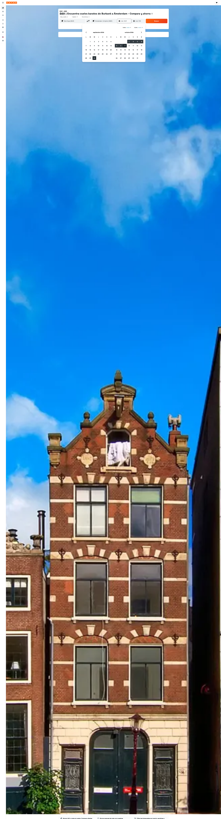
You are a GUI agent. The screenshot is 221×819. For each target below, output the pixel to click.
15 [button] (90, 50)
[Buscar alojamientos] (3, 11)
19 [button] (106, 50)
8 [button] (90, 46)
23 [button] (94, 54)
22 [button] (90, 54)
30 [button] (94, 58)
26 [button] (107, 54)
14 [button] (86, 50)
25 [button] (102, 54)
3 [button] (98, 41)
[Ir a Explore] (3, 20)
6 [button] (120, 46)
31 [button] (137, 58)
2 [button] (94, 41)
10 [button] (98, 46)
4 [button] (102, 41)
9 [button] (94, 46)
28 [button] (86, 58)
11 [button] (102, 46)
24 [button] (98, 54)
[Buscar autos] (3, 15)
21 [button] (86, 54)
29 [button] (90, 58)
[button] (3, 3)
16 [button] (94, 50)
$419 (62, 13)
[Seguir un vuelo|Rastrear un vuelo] (3, 23)
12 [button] (106, 46)
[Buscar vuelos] (3, 8)
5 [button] (106, 41)
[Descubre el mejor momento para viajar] (3, 27)
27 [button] (111, 54)
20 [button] (111, 50)
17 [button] (98, 50)
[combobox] (64, 17)
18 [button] (102, 50)
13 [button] (111, 46)
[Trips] (3, 32)
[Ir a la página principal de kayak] (11, 3)
